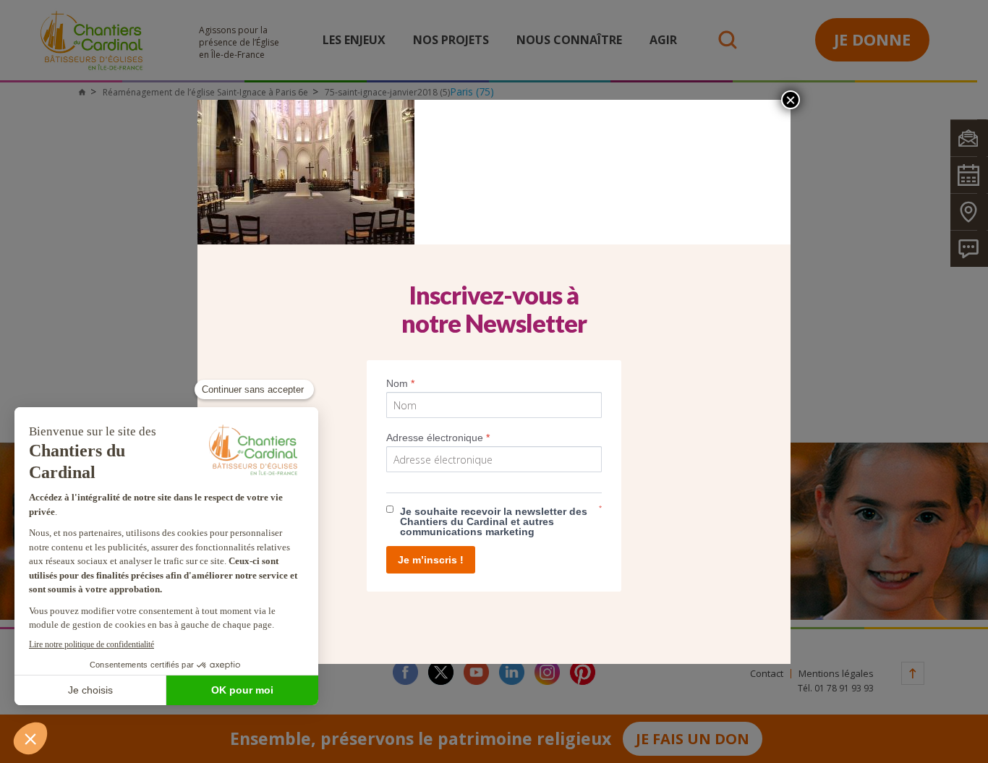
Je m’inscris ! (431, 560)
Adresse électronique (438, 437)
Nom (400, 383)
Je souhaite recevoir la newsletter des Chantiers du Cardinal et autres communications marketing (493, 521)
